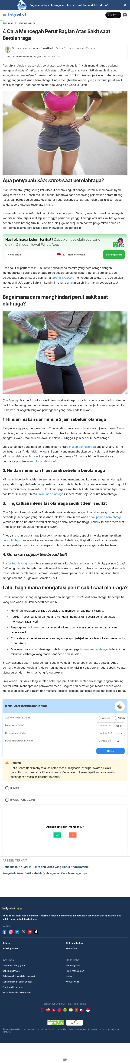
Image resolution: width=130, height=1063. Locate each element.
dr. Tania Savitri (45, 48)
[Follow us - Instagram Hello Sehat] (11, 932)
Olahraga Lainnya (27, 23)
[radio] (99, 718)
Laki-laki (106, 718)
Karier (69, 976)
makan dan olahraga (82, 446)
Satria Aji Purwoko (23, 56)
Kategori (7, 943)
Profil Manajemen (75, 970)
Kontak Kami (72, 981)
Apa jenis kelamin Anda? (17, 717)
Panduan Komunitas (13, 987)
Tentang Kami (73, 965)
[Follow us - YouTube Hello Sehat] (30, 932)
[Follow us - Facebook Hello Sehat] (4, 932)
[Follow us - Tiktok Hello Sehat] (36, 932)
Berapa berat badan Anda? (19, 740)
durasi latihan (11, 540)
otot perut (33, 627)
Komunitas (72, 948)
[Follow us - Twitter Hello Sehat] (23, 932)
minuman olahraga (51, 494)
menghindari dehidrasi (41, 461)
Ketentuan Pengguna (14, 965)
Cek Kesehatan (74, 943)
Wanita (121, 718)
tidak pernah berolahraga (105, 517)
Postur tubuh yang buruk (19, 563)
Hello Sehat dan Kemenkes (17, 992)
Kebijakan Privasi (11, 970)
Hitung (110, 751)
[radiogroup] (111, 717)
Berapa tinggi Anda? (15, 733)
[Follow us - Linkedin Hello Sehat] (17, 932)
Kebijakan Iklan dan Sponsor (17, 981)
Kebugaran (8, 23)
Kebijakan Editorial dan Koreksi (19, 976)
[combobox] (119, 733)
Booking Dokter (11, 948)
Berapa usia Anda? (14, 725)
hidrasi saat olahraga (94, 649)
